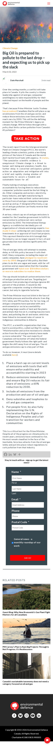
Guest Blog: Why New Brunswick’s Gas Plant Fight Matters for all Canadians (26, 613)
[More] (19, 454)
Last (14, 493)
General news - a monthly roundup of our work (27, 542)
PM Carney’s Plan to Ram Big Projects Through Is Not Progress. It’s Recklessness (26, 648)
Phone (16, 510)
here (14, 355)
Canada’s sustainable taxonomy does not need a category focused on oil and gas (26, 682)
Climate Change (10, 48)
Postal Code (20, 522)
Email (16, 499)
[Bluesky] (14, 454)
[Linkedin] (10, 454)
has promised (10, 111)
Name (16, 471)
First (14, 482)
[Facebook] (5, 454)
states (45, 158)
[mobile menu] (48, 3)
